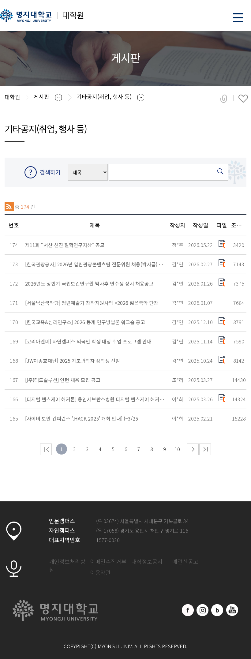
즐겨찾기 (243, 98)
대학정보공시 (147, 561)
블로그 (217, 610)
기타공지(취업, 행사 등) (104, 96)
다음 (193, 449)
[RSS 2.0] (9, 206)
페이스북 (188, 610)
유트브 (232, 610)
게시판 (41, 96)
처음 (46, 449)
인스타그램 (203, 610)
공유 (223, 98)
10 (177, 449)
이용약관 (100, 572)
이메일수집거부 (108, 561)
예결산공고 (185, 561)
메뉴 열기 (238, 17)
